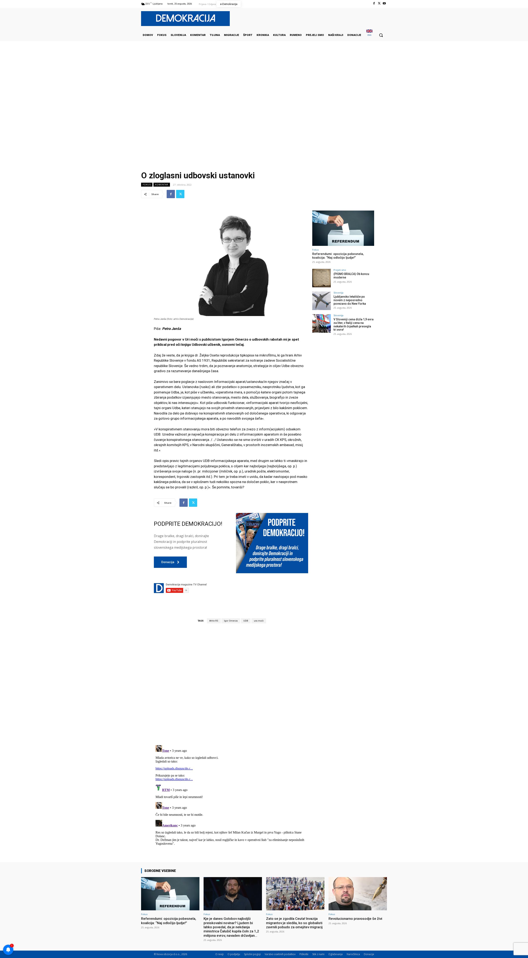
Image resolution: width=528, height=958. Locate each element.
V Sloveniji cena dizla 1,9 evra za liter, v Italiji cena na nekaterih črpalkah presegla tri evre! (354, 324)
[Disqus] (231, 684)
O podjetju (233, 954)
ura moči (259, 620)
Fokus (147, 184)
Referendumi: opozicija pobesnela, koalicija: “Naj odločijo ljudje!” (338, 255)
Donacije (369, 954)
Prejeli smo (340, 270)
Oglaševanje (335, 954)
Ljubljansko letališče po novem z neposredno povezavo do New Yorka (350, 300)
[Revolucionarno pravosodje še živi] (358, 893)
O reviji (219, 954)
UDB (245, 620)
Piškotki (303, 954)
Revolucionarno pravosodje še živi (355, 919)
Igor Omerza (231, 620)
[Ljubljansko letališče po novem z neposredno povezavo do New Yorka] (321, 300)
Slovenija (338, 292)
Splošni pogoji (252, 954)
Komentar (161, 184)
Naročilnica (353, 954)
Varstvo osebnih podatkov (280, 954)
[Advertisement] (264, 82)
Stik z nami (318, 954)
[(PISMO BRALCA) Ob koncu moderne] (321, 278)
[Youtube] (384, 3)
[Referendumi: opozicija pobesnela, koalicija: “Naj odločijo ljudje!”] (343, 228)
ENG (369, 35)
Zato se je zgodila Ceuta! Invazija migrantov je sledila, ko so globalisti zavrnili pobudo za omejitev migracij (294, 923)
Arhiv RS (213, 620)
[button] (381, 35)
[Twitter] (379, 3)
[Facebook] (373, 3)
